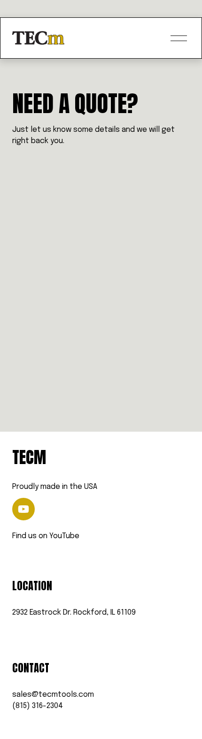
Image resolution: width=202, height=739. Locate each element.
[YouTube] (23, 509)
